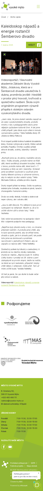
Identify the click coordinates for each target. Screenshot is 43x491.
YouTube (10, 446)
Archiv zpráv (15, 17)
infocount (23, 486)
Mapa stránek (32, 466)
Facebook (3, 446)
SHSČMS (11, 362)
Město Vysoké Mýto (12, 7)
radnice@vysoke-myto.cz (12, 401)
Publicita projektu (16, 466)
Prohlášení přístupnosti (18, 463)
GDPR (33, 463)
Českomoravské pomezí (11, 341)
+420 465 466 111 (9, 397)
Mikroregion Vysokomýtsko (11, 320)
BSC (21, 482)
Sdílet (31, 45)
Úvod (3, 17)
